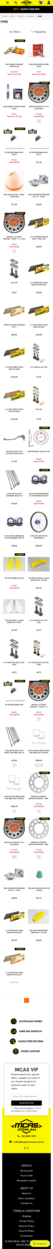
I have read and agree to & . (26, 1109)
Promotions (26, 1235)
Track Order (26, 1175)
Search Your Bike (26, 9)
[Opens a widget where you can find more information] (40, 1244)
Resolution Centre (26, 1180)
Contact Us (27, 1203)
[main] (26, 521)
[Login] (47, 2)
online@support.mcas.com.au (29, 1141)
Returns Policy (26, 1226)
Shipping (26, 1216)
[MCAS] (26, 3)
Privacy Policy (31, 1111)
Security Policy (26, 1230)
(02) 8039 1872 (28, 1136)
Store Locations (26, 1198)
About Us (26, 1193)
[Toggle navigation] (16, 2)
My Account (26, 1170)
